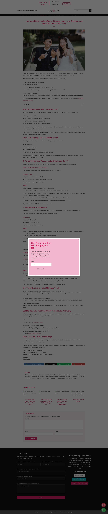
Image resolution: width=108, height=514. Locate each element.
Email (32, 261)
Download (40, 269)
